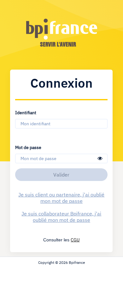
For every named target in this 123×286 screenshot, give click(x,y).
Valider (61, 174)
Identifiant (25, 112)
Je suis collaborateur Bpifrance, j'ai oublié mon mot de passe (61, 216)
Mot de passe (28, 147)
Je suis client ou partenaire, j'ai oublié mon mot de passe (61, 197)
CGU (75, 240)
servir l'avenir (58, 44)
